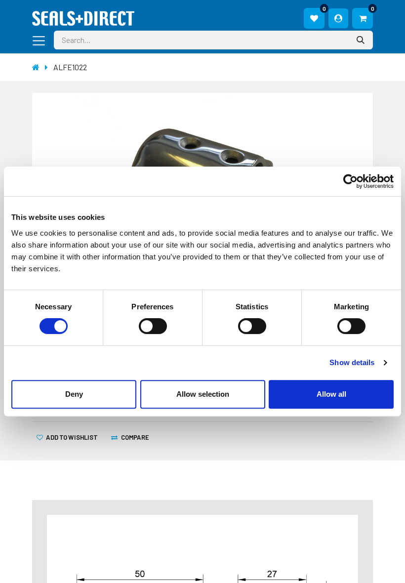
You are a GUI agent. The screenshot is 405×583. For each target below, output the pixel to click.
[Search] (361, 40)
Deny (74, 394)
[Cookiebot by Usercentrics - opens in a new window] (350, 181)
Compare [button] (135, 437)
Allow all (331, 394)
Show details (351, 362)
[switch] (153, 326)
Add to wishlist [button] (71, 437)
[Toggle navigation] (41, 40)
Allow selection (202, 394)
